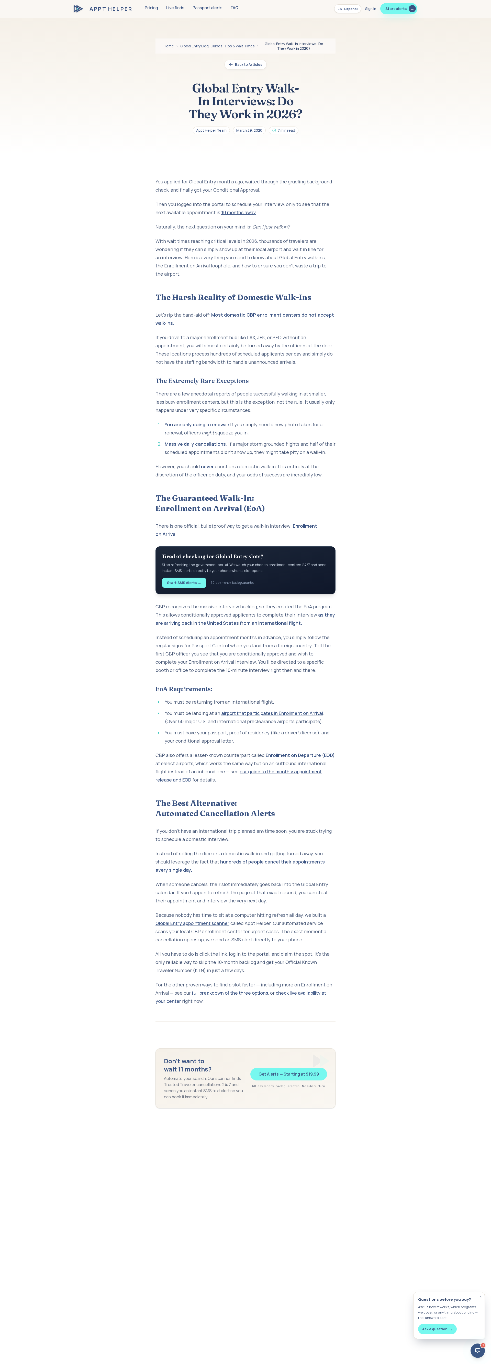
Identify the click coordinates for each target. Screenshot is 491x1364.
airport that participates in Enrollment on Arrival (272, 713)
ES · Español (348, 8)
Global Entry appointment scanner (192, 923)
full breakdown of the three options (230, 993)
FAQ (234, 8)
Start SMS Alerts (184, 582)
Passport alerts (207, 8)
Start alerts (399, 9)
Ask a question (437, 1329)
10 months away (238, 212)
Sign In (370, 8)
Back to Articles (248, 64)
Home (169, 46)
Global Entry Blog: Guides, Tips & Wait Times (217, 46)
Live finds (175, 8)
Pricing (151, 8)
